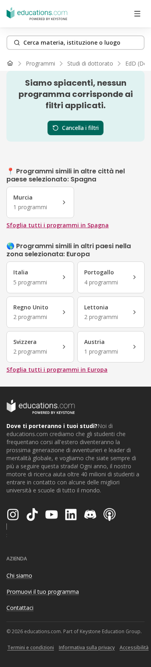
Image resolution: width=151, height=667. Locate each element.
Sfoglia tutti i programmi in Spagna (57, 225)
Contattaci (19, 607)
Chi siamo (19, 575)
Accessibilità (134, 647)
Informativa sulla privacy (87, 647)
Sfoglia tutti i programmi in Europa (57, 369)
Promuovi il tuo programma (42, 591)
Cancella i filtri (80, 128)
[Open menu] (137, 13)
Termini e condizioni (30, 647)
